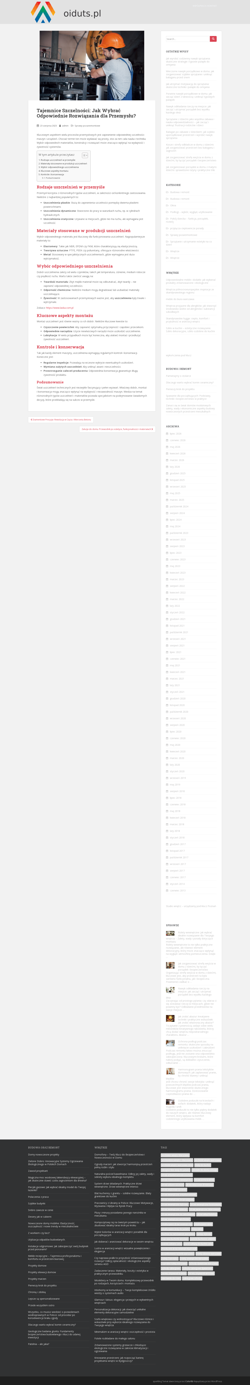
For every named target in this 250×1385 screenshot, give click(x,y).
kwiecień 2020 (178, 751)
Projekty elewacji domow (42, 1272)
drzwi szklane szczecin (172, 1184)
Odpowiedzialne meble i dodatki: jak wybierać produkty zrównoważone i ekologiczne (191, 281)
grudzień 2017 (178, 844)
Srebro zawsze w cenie (40, 1210)
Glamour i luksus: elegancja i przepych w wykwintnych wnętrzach (123, 1301)
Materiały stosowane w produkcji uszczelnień (64, 163)
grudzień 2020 (178, 698)
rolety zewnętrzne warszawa (194, 1258)
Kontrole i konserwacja (52, 174)
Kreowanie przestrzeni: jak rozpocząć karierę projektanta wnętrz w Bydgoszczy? (119, 1359)
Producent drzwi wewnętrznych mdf (179, 1248)
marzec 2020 (177, 758)
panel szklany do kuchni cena (198, 1243)
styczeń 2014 (177, 883)
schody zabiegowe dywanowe (197, 1268)
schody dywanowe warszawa (204, 1263)
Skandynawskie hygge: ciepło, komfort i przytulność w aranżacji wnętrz (187, 320)
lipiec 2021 (175, 652)
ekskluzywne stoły (203, 1224)
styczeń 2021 (177, 691)
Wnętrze (174, 251)
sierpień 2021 (177, 645)
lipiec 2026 (175, 433)
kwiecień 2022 (178, 592)
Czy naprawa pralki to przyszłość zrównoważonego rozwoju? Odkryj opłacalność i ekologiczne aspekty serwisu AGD (122, 1261)
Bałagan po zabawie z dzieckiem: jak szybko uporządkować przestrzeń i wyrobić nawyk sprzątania (190, 135)
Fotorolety (197, 1229)
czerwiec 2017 (178, 877)
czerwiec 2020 (178, 738)
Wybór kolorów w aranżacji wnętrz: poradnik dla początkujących (120, 1233)
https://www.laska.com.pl (59, 307)
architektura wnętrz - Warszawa (177, 1160)
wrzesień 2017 (178, 864)
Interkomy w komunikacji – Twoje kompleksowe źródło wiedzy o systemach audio (124, 1291)
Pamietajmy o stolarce (178, 375)
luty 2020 (175, 764)
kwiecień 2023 (178, 572)
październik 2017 (179, 857)
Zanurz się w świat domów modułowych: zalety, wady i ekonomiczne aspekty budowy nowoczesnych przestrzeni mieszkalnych (190, 408)
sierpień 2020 (177, 725)
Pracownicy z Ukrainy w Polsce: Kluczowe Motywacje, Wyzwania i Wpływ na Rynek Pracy (124, 1204)
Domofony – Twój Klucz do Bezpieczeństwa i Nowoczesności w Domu (119, 1156)
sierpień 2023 (177, 546)
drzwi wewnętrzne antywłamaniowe (179, 1194)
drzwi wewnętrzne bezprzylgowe (177, 1199)
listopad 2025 (177, 480)
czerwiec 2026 (178, 440)
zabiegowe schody (192, 1278)
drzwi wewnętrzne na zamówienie (178, 1214)
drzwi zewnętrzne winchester (176, 1219)
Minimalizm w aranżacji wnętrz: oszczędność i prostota (124, 1331)
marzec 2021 (177, 678)
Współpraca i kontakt (205, 5)
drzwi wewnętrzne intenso (174, 1209)
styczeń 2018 (177, 837)
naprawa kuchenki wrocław (175, 1238)
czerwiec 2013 (178, 890)
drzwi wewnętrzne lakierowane (205, 1209)
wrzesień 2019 (178, 778)
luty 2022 (175, 605)
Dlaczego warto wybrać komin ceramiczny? (190, 382)
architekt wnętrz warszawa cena (177, 1165)
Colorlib (189, 1381)
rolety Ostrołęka (170, 1258)
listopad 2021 (177, 625)
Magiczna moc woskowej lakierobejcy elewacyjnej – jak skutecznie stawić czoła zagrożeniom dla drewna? (57, 1179)
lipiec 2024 (175, 519)
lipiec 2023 (175, 552)
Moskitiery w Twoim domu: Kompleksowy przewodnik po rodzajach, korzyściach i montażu (124, 1282)
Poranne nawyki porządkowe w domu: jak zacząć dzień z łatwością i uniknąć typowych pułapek (190, 96)
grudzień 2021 (178, 619)
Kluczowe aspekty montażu (54, 170)
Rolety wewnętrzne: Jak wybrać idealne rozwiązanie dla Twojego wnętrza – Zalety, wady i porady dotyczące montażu (190, 937)
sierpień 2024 (177, 513)
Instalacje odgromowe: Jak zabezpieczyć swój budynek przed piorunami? (58, 1248)
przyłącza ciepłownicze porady (187, 228)
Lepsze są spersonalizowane (44, 1298)
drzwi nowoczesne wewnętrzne (177, 1179)
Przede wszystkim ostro (41, 1305)
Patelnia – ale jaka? (38, 1344)
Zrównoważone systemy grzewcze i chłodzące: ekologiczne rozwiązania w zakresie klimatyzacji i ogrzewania (121, 1348)
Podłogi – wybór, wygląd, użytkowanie (191, 212)
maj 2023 (175, 566)
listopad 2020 (177, 705)
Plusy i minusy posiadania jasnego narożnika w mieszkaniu (120, 1214)
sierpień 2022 (177, 585)
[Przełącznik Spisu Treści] (83, 155)
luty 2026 (175, 466)
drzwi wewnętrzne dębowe (175, 1204)
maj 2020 (175, 744)
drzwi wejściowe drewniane (199, 1184)
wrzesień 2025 (178, 486)
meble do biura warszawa (180, 299)
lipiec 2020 (175, 731)
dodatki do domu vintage (205, 1170)
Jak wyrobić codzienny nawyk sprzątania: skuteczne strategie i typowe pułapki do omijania (188, 61)
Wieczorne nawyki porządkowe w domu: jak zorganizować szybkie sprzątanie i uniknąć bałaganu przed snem (190, 74)
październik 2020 (179, 711)
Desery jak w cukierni (39, 1216)
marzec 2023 (177, 579)
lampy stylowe (204, 1234)
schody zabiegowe (171, 1268)
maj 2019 (175, 784)
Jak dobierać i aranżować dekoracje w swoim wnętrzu (123, 1241)
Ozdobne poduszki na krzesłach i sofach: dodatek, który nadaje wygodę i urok (190, 1103)
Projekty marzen (37, 1278)
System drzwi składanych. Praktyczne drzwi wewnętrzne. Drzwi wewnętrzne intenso (118, 1185)
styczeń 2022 (177, 612)
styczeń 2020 (177, 771)
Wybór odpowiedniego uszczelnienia (60, 167)
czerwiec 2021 (178, 658)
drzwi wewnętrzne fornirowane (206, 1204)
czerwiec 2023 (178, 559)
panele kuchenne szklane (203, 1238)
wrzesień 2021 (178, 638)
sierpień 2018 (177, 791)
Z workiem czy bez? (39, 1233)
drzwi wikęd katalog (206, 1214)
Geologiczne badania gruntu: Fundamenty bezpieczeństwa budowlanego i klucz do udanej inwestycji (54, 1334)
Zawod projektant (38, 1170)
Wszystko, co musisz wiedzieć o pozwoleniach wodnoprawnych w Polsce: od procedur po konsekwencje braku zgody (53, 1315)
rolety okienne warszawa (208, 1253)
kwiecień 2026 (178, 453)
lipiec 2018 (175, 797)
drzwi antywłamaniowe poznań (177, 1174)
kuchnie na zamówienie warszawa (178, 1234)
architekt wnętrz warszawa (207, 1160)
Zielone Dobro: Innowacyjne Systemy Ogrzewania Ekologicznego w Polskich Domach (55, 1163)
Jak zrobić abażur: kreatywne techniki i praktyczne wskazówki (195, 1018)
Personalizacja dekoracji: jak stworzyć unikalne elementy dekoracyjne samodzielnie (120, 1311)
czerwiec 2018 (178, 804)
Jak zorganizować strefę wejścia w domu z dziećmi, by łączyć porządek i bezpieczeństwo (191, 159)
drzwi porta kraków (204, 1179)
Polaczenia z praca (38, 1196)
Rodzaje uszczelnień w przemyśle (58, 160)
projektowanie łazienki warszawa (178, 1253)
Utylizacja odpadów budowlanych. (46, 1239)
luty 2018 (175, 830)
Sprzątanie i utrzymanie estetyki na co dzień (189, 243)
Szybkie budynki (36, 1203)
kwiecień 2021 (178, 672)
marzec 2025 (177, 499)
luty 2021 (175, 685)
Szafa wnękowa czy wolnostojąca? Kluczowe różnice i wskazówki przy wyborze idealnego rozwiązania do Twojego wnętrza (124, 1322)
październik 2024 (179, 506)
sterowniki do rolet (171, 1278)
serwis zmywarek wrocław (201, 1273)
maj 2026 (175, 446)
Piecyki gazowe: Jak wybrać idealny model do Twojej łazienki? (57, 1188)
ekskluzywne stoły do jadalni (175, 1229)
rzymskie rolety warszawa (174, 1263)
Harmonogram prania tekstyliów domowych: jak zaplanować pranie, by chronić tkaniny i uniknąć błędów (191, 1074)
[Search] (213, 39)
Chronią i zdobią (37, 1292)
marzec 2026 (177, 460)
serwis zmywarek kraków (174, 1273)
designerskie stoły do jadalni (175, 1170)
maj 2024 (175, 526)
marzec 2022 (177, 599)
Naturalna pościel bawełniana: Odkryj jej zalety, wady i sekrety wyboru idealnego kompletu (124, 1175)
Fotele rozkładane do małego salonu (114, 1338)
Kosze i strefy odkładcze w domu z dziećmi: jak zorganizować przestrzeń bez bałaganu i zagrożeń (190, 147)
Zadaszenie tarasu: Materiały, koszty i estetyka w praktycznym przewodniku (121, 1272)
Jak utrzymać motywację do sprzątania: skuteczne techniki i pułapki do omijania (188, 85)
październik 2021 (179, 632)
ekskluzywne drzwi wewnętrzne (177, 1224)
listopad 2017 (177, 850)
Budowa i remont (179, 192)
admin (65, 125)
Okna (173, 205)
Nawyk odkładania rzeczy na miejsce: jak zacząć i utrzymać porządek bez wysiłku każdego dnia (188, 109)
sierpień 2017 (177, 870)
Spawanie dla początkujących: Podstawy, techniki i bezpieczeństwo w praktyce (188, 397)
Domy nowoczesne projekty (43, 1154)
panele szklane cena (171, 1243)
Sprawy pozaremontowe (87, 125)
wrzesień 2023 (178, 539)
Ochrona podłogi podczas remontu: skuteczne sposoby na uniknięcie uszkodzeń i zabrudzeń (196, 1044)
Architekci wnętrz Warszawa (175, 1155)
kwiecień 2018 (178, 817)
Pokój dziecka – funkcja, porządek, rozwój (187, 220)
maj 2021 (175, 665)
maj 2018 (175, 811)
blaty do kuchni (202, 1165)
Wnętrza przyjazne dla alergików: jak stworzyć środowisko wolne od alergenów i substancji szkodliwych (191, 308)
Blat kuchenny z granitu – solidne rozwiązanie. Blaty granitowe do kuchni (122, 1195)
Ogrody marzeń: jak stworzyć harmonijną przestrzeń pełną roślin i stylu (123, 1166)
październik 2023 (179, 533)
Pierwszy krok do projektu (180, 389)
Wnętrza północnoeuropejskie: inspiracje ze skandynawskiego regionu (190, 291)
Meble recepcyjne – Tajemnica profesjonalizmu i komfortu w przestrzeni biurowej (54, 1257)
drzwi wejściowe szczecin (174, 1189)
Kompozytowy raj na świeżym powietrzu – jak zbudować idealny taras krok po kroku (119, 1224)
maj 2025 (175, 493)
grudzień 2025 (178, 473)
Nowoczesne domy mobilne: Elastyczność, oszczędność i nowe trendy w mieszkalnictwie (53, 1225)
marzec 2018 (177, 824)
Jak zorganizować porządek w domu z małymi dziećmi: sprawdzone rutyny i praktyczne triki (191, 168)
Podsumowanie (53, 178)
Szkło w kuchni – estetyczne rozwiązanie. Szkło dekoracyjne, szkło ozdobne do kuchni (190, 330)
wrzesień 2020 (178, 718)
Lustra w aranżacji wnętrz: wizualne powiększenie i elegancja (122, 1250)
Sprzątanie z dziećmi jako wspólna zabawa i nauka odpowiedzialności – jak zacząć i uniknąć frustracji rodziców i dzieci (190, 122)
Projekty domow (37, 1265)
